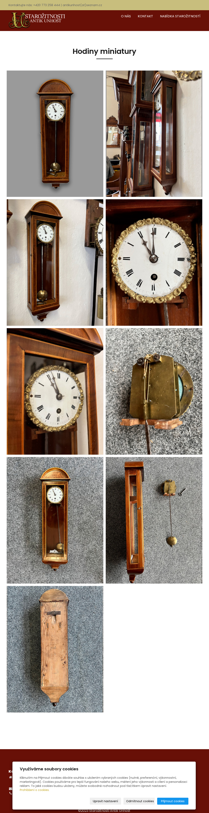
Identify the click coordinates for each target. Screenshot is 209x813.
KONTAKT (145, 16)
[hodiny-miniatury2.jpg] (154, 133)
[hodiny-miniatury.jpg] (55, 133)
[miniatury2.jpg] (55, 520)
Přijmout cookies (173, 801)
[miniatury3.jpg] (55, 649)
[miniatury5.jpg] (55, 391)
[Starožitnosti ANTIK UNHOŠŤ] (39, 20)
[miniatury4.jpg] (154, 520)
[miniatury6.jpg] (154, 262)
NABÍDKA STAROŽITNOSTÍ (180, 16)
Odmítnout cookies (140, 801)
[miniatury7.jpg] (154, 391)
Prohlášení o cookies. (34, 790)
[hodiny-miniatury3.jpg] (55, 262)
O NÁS (126, 16)
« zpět (104, 727)
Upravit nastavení (105, 801)
